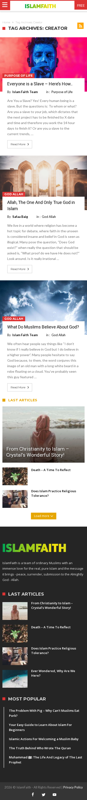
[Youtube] (54, 795)
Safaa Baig (20, 217)
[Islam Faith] (43, 6)
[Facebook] (33, 795)
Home (6, 22)
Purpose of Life (18, 75)
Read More (18, 144)
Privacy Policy (73, 787)
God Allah (13, 194)
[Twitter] (43, 795)
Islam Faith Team (25, 92)
